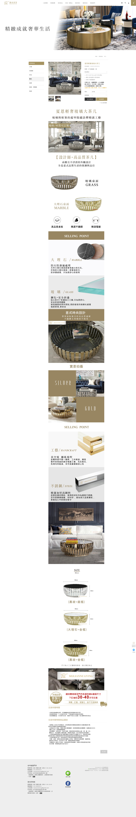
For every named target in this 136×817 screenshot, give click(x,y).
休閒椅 (31, 70)
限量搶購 (52, 3)
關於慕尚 (77, 3)
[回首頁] (10, 2)
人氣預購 (45, 3)
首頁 (96, 56)
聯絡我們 (92, 3)
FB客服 (133, 652)
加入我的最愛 (104, 102)
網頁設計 (106, 767)
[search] (125, 3)
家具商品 (60, 3)
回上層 (104, 751)
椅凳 (30, 83)
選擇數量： (87, 95)
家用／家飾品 (68, 3)
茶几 (105, 56)
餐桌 (30, 91)
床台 (30, 74)
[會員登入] (128, 2)
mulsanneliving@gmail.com (41, 771)
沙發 (30, 66)
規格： (86, 91)
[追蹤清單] (122, 3)
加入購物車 (90, 99)
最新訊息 (85, 3)
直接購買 (101, 99)
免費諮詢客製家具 (134, 646)
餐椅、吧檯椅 (33, 87)
